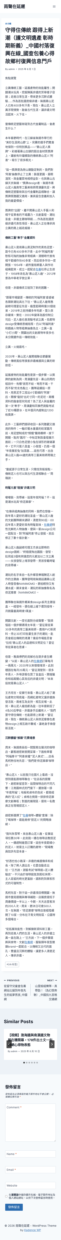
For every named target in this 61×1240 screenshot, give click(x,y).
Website (12, 1185)
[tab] (24, 1062)
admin (11, 69)
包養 (38, 269)
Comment (14, 1107)
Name (12, 1154)
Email (11, 1169)
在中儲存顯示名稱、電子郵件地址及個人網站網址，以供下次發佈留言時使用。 (32, 1196)
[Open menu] (54, 6)
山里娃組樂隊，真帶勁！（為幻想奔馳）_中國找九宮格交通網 (45, 990)
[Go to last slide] (9, 1044)
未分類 (8, 23)
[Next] (51, 1044)
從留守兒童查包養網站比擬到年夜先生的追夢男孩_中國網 (15, 990)
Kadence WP (32, 1230)
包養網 (48, 524)
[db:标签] (12, 964)
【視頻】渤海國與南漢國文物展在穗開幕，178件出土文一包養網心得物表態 (30, 1040)
